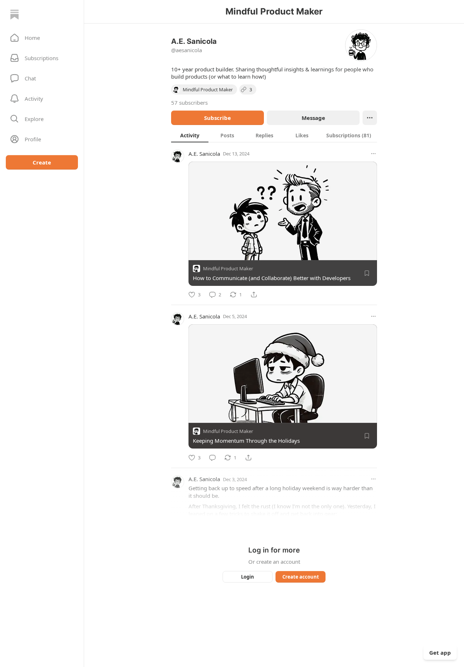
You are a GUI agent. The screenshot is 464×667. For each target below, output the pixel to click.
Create (42, 162)
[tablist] (274, 135)
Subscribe (217, 117)
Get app (440, 652)
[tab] (189, 135)
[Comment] (212, 457)
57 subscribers (189, 102)
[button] (42, 37)
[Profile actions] (369, 118)
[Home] (14, 14)
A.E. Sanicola (204, 153)
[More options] (373, 153)
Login (247, 577)
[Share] (254, 294)
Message (313, 117)
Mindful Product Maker (228, 268)
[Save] (367, 273)
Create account (300, 577)
